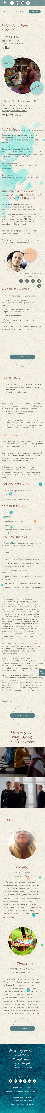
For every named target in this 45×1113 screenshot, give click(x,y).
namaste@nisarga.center (22, 1097)
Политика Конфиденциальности (22, 1100)
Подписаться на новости (22, 1088)
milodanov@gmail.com (32, 178)
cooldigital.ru (29, 1104)
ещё (13, 917)
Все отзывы (22, 1028)
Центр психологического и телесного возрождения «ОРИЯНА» (17, 108)
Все (5, 12)
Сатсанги (19, 12)
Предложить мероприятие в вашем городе (22, 1091)
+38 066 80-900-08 (33, 273)
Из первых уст (22, 715)
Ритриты (34, 12)
